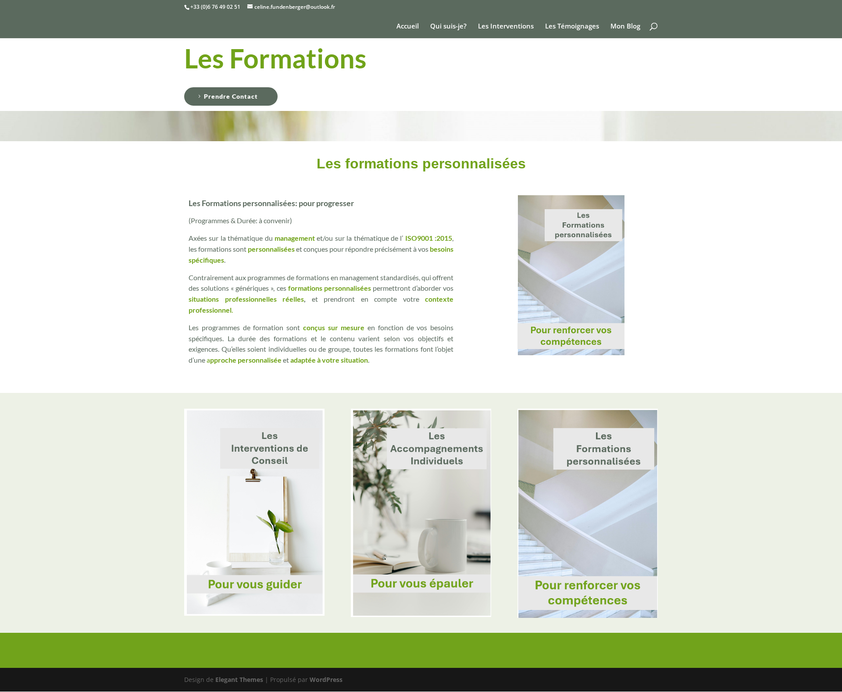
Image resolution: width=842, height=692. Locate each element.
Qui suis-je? (448, 26)
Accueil (407, 26)
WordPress (326, 679)
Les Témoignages (572, 26)
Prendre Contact (231, 96)
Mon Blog (625, 26)
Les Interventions (506, 26)
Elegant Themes (239, 679)
